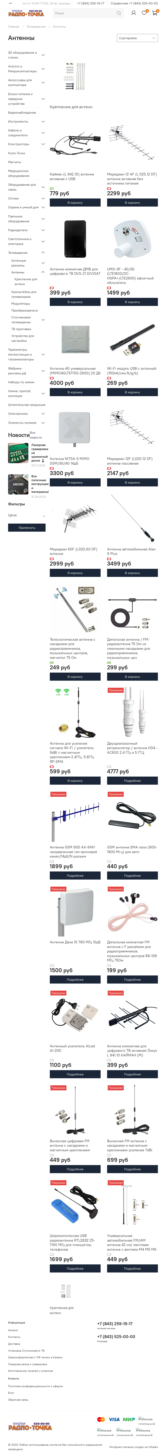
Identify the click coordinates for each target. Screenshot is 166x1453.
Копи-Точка (16, 153)
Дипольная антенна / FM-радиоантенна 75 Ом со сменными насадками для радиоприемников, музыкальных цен (128, 648)
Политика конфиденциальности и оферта (35, 1386)
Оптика (13, 198)
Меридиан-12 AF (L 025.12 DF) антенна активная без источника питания (132, 179)
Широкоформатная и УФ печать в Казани (35, 1357)
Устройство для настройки (22, 338)
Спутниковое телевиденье (21, 319)
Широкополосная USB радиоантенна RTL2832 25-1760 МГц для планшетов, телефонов (72, 1242)
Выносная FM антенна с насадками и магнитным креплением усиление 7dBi (129, 1145)
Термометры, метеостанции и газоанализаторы (21, 354)
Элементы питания (22, 423)
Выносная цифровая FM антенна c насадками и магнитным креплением (70, 1145)
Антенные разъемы (18, 262)
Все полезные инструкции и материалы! (40, 484)
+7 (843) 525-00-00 (116, 1336)
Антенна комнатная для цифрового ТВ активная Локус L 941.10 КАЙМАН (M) (132, 1050)
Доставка (14, 1344)
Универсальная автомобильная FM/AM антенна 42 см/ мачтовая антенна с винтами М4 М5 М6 (131, 1242)
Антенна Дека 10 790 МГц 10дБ (75, 942)
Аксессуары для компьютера (20, 82)
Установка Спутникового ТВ (26, 1350)
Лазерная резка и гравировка (27, 1364)
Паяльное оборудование (18, 218)
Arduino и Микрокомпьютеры (22, 68)
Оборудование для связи (22, 187)
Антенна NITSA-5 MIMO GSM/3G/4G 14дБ (69, 461)
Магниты (14, 162)
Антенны (17, 272)
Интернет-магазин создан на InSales (134, 1447)
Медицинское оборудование (18, 173)
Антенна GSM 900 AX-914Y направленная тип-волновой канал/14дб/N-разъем (73, 852)
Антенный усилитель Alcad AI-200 (72, 1048)
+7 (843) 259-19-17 (90, 3)
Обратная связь (18, 1400)
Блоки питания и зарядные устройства (20, 99)
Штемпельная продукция (26, 405)
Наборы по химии (21, 382)
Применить (27, 528)
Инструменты (18, 121)
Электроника (18, 414)
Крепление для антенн (26, 281)
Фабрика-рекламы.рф (17, 370)
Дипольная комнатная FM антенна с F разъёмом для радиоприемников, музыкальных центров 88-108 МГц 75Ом (132, 951)
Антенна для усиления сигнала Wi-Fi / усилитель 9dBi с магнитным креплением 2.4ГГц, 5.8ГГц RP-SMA (72, 752)
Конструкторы (18, 144)
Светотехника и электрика (19, 241)
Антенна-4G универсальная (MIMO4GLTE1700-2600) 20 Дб (75, 370)
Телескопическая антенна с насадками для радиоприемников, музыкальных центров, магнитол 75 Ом (72, 648)
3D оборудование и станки (22, 54)
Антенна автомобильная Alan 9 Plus (131, 551)
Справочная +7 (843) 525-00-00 (134, 3)
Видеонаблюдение (22, 112)
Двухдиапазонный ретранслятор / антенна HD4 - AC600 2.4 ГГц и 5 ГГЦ (132, 748)
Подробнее (132, 781)
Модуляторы (20, 303)
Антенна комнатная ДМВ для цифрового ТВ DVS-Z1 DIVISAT (75, 271)
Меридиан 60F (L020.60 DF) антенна (73, 551)
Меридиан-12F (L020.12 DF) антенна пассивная (130, 461)
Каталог (13, 1330)
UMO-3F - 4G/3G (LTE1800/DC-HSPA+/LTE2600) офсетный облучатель (130, 276)
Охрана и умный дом (23, 207)
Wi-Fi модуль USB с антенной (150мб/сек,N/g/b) (131, 370)
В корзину (75, 203)
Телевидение (36, 26)
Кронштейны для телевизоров (23, 294)
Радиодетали (18, 230)
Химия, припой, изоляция (19, 393)
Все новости (36, 434)
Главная (13, 26)
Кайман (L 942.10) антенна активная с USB (72, 176)
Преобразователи (24, 310)
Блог (11, 1393)
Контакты (14, 1337)
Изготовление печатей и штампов (30, 1371)
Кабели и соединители (18, 132)
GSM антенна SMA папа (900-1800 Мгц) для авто (132, 849)
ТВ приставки (21, 329)
